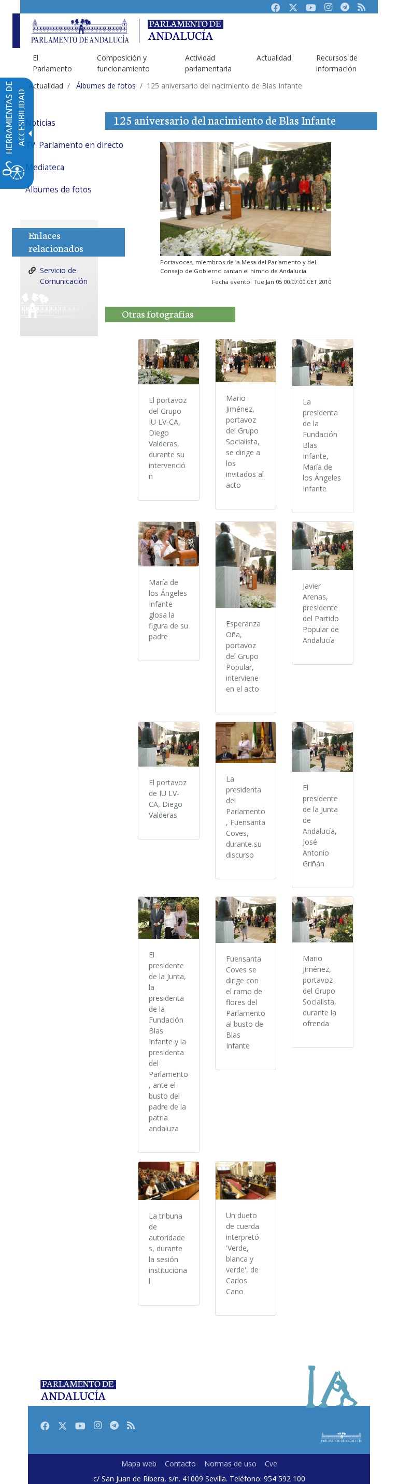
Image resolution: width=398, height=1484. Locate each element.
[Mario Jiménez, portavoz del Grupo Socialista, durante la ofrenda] (322, 920)
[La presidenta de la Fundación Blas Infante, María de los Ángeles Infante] (322, 362)
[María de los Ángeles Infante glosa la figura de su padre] (168, 544)
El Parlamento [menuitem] (52, 63)
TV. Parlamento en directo (74, 145)
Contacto (180, 1463)
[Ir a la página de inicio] (79, 30)
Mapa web (139, 1463)
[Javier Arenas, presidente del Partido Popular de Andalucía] (322, 546)
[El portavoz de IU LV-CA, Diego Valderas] (168, 744)
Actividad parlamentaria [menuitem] (208, 63)
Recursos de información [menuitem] (337, 63)
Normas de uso (230, 1463)
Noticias (40, 122)
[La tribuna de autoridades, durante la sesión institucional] (168, 1181)
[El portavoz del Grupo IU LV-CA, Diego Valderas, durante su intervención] (168, 361)
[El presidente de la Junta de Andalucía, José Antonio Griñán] (322, 747)
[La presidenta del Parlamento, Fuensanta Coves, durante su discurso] (246, 742)
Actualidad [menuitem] (274, 58)
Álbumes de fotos (58, 189)
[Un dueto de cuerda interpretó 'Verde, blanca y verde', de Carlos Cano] (246, 1180)
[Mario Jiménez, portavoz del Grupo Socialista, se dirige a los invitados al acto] (246, 360)
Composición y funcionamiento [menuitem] (123, 63)
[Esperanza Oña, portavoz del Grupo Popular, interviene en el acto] (246, 565)
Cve (271, 1463)
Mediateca (44, 167)
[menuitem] (85, 123)
